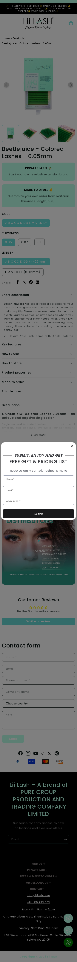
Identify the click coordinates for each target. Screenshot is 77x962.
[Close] (72, 446)
